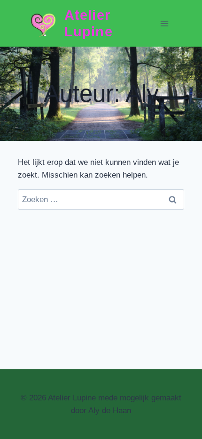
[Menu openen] (164, 23)
